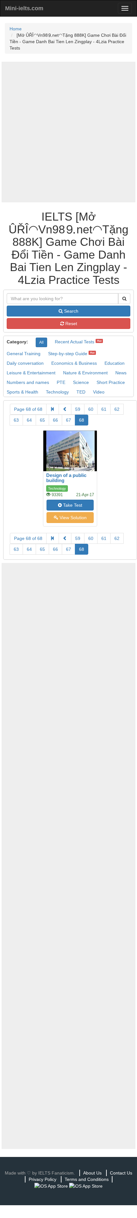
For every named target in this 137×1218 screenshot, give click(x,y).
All (41, 342)
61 (103, 409)
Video (99, 391)
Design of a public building (66, 477)
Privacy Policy (42, 1179)
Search (70, 311)
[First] (52, 409)
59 (77, 409)
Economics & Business (74, 363)
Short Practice (111, 382)
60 (90, 409)
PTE (61, 382)
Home (16, 28)
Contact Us (121, 1172)
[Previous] (65, 409)
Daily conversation (25, 363)
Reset (70, 323)
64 (29, 420)
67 (68, 420)
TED (80, 391)
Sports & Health (22, 391)
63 (16, 420)
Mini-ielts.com (24, 8)
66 (55, 420)
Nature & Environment (85, 372)
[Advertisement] (68, 132)
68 (81, 420)
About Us (92, 1172)
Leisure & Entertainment (31, 372)
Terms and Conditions (87, 1179)
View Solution (72, 517)
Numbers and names (28, 382)
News (120, 372)
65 (42, 420)
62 (116, 409)
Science (81, 382)
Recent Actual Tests (74, 341)
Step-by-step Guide (67, 353)
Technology (57, 391)
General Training (23, 353)
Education (115, 363)
